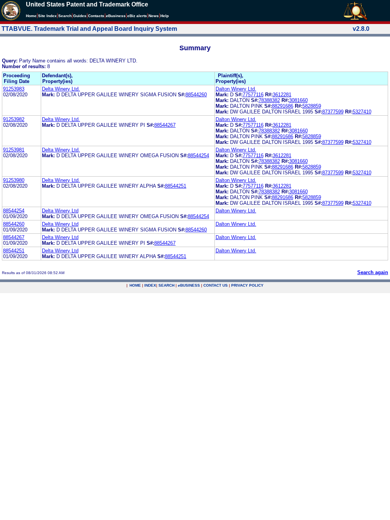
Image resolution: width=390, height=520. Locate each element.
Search (65, 16)
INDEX (150, 285)
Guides (79, 16)
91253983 (13, 89)
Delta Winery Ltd (60, 211)
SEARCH (166, 285)
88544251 (175, 186)
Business (116, 16)
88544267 (165, 125)
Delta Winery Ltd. (61, 89)
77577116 (253, 94)
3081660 (298, 100)
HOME (135, 285)
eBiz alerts (137, 16)
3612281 (282, 94)
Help (164, 16)
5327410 (362, 112)
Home (31, 16)
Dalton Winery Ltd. (236, 89)
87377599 (333, 112)
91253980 (13, 180)
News (154, 16)
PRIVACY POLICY (247, 285)
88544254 (198, 155)
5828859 (311, 106)
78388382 (269, 100)
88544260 (196, 94)
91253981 (13, 150)
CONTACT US (215, 285)
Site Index (47, 16)
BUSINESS (189, 285)
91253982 (13, 119)
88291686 (282, 106)
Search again (372, 272)
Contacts (96, 16)
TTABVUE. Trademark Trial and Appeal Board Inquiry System (89, 29)
